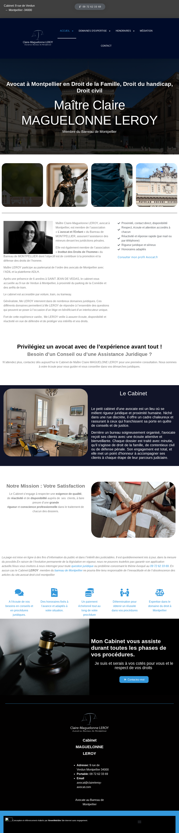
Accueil (65, 30)
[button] (139, 822)
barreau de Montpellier (69, 570)
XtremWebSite (54, 820)
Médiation (146, 30)
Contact (106, 46)
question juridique (82, 566)
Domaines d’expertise (93, 30)
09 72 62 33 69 (99, 773)
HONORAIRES (123, 30)
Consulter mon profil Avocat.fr (138, 257)
